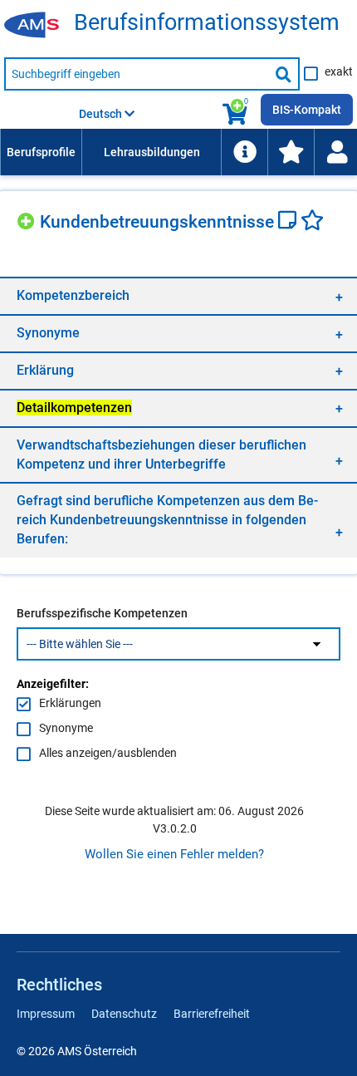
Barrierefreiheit (212, 1013)
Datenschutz (124, 1013)
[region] (178, 295)
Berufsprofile (41, 152)
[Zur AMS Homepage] (37, 26)
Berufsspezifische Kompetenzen (102, 613)
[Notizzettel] (289, 222)
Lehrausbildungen (152, 152)
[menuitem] (40, 152)
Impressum (46, 1013)
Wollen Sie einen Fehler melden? (174, 854)
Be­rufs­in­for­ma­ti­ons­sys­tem (207, 23)
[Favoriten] (312, 222)
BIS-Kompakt (306, 109)
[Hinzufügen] (28, 219)
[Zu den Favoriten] (290, 152)
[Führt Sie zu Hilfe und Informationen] (244, 152)
